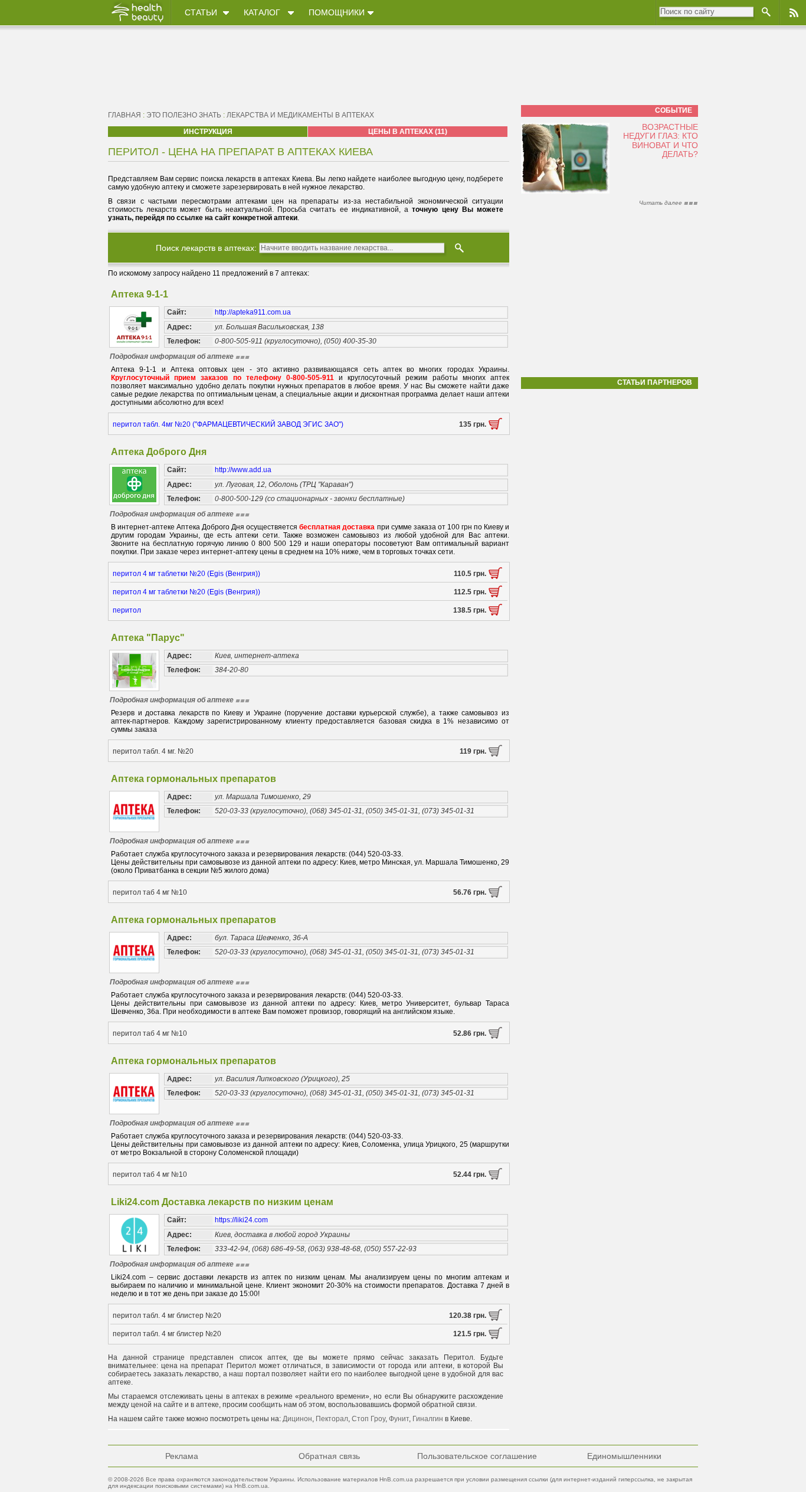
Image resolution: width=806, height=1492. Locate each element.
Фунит (399, 1419)
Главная (124, 115)
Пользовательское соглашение (477, 1456)
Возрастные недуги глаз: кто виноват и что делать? (660, 140)
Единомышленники (624, 1456)
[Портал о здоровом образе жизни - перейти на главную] (137, 22)
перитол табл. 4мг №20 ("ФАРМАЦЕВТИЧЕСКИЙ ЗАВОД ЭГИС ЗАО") (228, 424)
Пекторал (332, 1419)
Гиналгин (427, 1419)
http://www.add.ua (243, 470)
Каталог (262, 12)
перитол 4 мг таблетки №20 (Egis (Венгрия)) (186, 574)
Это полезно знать (183, 115)
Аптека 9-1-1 (139, 294)
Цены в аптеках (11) (407, 131)
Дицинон (297, 1419)
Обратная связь (329, 1456)
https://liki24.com (241, 1220)
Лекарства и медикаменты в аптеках (300, 115)
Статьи (201, 12)
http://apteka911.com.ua (253, 312)
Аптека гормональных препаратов (193, 779)
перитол (127, 610)
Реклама (181, 1456)
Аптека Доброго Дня (159, 452)
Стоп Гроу (368, 1419)
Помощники (337, 12)
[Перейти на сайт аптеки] (495, 427)
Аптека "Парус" (148, 638)
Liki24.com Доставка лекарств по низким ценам (222, 1202)
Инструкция (208, 131)
